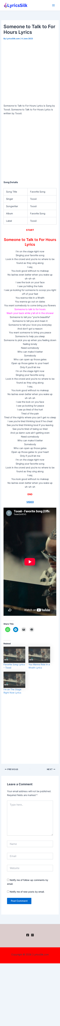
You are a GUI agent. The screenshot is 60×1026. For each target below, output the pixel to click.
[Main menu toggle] (53, 5)
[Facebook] (27, 935)
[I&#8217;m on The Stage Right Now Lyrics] (14, 680)
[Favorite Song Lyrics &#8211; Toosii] (14, 655)
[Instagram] (32, 935)
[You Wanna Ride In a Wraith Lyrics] (39, 655)
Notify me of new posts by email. (27, 891)
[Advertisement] (30, 72)
